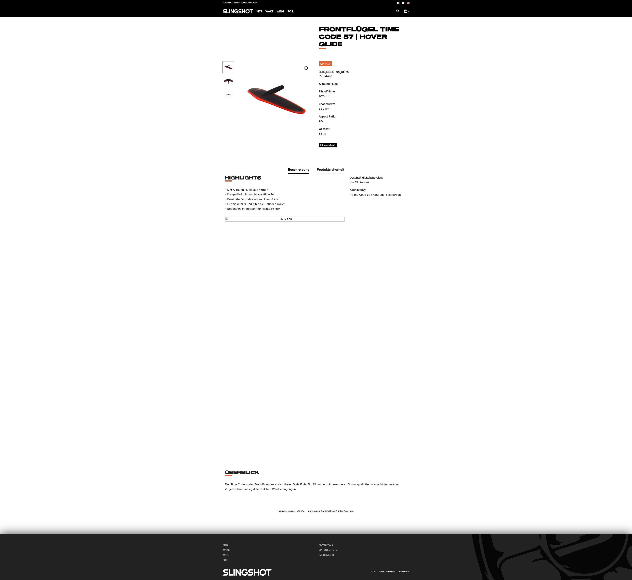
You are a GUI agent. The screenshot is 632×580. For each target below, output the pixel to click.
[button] (306, 68)
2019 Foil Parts (328, 511)
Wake (269, 11)
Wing (280, 11)
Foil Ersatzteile (347, 511)
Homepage (326, 544)
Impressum (326, 555)
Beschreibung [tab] (298, 169)
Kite (259, 11)
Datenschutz (328, 550)
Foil (291, 11)
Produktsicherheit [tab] (330, 169)
